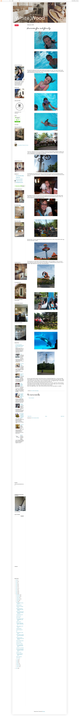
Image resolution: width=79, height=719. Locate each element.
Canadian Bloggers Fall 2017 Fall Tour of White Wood (22, 395)
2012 (16, 588)
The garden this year (19, 614)
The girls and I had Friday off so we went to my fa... (20, 638)
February (17, 665)
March (17, 663)
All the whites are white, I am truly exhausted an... (20, 635)
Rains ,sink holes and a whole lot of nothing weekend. (20, 612)
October (17, 597)
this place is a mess (19, 643)
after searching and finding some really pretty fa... (19, 609)
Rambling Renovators (19, 182)
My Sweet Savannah (19, 179)
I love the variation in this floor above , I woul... (19, 654)
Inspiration (22, 424)
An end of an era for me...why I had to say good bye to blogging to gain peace (19, 346)
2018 (16, 580)
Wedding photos (19, 605)
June (17, 659)
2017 (16, 581)
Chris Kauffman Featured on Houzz (22, 145)
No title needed (18, 642)
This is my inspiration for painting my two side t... (19, 645)
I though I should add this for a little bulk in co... (20, 624)
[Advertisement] (46, 407)
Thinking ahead (18, 628)
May (17, 661)
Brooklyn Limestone (19, 180)
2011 (16, 589)
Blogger (44, 711)
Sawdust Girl (18, 177)
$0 (16, 631)
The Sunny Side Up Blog (20, 175)
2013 (16, 586)
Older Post (62, 416)
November (18, 596)
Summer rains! (18, 616)
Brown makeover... (19, 656)
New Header (18, 617)
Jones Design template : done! (21, 384)
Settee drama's (18, 621)
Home (46, 416)
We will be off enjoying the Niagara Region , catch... (20, 650)
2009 (16, 592)
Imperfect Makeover (19, 629)
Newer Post (29, 416)
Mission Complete (21, 404)
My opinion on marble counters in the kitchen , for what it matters (22, 415)
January (17, 666)
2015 (16, 584)
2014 (16, 585)
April (17, 662)
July (17, 601)
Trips (21, 354)
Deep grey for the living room (22, 375)
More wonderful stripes (20, 640)
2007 (16, 668)
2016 (16, 582)
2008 (16, 593)
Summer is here (18, 652)
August (17, 600)
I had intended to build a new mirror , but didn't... (19, 619)
